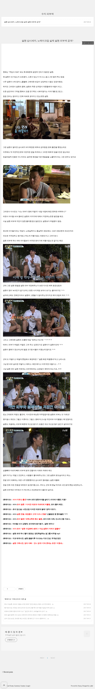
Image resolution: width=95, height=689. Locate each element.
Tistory (80, 686)
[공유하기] (9, 589)
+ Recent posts (7, 672)
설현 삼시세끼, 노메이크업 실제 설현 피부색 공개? (22, 22)
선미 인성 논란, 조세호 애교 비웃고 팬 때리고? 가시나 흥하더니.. (25, 618)
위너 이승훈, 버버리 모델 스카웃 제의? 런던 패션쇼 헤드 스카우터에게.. (27, 604)
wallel (91, 686)
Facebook (17, 686)
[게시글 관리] (12, 589)
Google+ (28, 686)
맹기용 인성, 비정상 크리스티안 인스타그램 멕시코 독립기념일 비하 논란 (28, 608)
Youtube (22, 686)
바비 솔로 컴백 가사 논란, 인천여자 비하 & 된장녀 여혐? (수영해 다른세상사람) (30, 615)
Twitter (12, 686)
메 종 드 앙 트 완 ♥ (13, 632)
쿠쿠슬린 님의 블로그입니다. (15, 635)
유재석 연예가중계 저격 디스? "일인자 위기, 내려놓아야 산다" (24, 611)
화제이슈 (8, 599)
